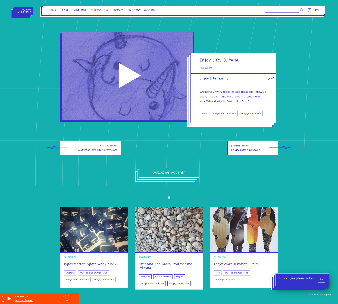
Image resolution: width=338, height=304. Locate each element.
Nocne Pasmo (24, 300)
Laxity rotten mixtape (245, 148)
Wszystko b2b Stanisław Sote (97, 148)
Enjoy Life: (211, 60)
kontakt (118, 10)
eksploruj (80, 10)
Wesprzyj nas (99, 10)
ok (321, 279)
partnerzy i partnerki (142, 10)
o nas (64, 10)
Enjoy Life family (214, 78)
